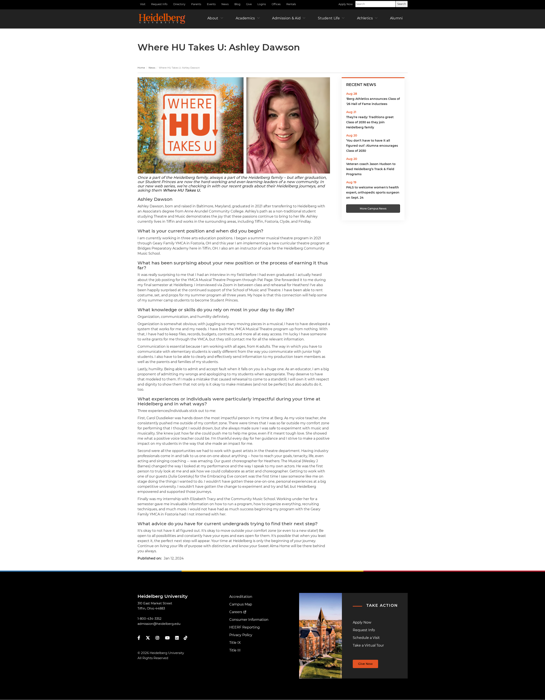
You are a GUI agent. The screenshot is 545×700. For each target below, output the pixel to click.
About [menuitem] (212, 18)
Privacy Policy (240, 635)
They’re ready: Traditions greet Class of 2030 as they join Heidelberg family (370, 122)
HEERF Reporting (244, 627)
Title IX (235, 643)
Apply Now (345, 4)
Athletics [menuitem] (365, 18)
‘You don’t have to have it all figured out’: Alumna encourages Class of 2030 (372, 146)
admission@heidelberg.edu (159, 624)
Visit (142, 4)
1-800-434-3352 (149, 619)
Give (249, 4)
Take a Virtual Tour (368, 645)
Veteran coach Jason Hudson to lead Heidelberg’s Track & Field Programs (371, 169)
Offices (276, 4)
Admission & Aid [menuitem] (286, 18)
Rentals (291, 4)
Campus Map (240, 604)
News (225, 4)
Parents (196, 4)
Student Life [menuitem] (329, 18)
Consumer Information (248, 620)
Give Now (365, 664)
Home (141, 67)
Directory (179, 4)
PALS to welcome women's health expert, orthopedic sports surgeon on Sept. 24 (372, 192)
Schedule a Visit (366, 638)
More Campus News (373, 208)
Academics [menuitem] (245, 18)
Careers (235, 612)
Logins (261, 4)
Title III (235, 650)
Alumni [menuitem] (396, 18)
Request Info (159, 4)
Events (211, 4)
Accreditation (240, 597)
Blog (237, 4)
